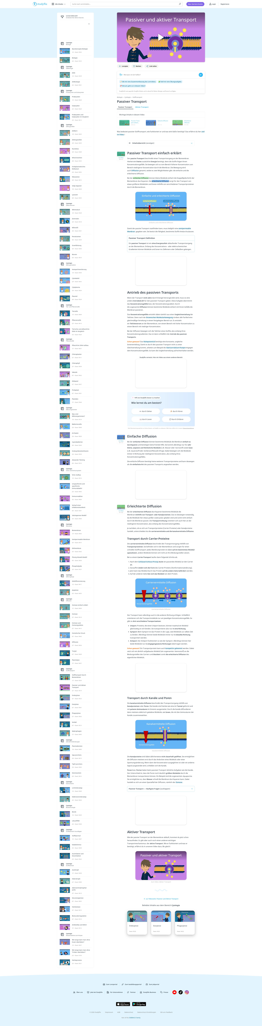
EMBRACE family (134, 1018)
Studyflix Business (149, 992)
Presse (166, 992)
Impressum (109, 1012)
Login (213, 4)
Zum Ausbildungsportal (133, 984)
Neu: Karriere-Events (195, 4)
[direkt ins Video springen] (161, 206)
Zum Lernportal (111, 984)
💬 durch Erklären (176, 419)
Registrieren (225, 4)
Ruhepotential (149, 341)
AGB (118, 1012)
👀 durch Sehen (145, 411)
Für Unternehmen (116, 992)
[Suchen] (180, 4)
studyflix (42, 4)
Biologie (120, 97)
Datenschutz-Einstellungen (146, 1012)
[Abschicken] (201, 75)
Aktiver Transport (142, 107)
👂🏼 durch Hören (176, 411)
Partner (133, 992)
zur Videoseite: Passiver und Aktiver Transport (162, 899)
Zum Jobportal (154, 984)
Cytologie (127, 97)
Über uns (79, 992)
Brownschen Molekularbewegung (159, 317)
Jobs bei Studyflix (96, 992)
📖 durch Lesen (146, 419)
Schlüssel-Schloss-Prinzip (148, 562)
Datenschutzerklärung (188, 428)
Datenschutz (128, 1012)
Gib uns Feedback (166, 1012)
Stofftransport (137, 97)
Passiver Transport (125, 107)
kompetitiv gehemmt (174, 648)
